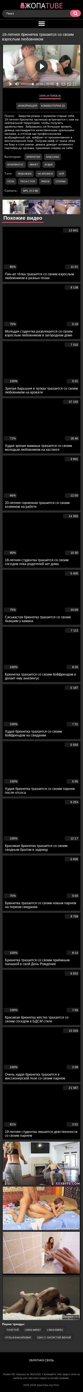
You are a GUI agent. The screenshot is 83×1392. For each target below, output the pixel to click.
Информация (27, 105)
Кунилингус (15, 164)
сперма (61, 181)
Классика (52, 157)
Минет (34, 164)
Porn (56, 1385)
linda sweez (55, 1330)
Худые (48, 164)
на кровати (45, 173)
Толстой (13, 1330)
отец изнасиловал (18, 1337)
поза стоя (27, 181)
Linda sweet (33, 1330)
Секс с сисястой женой (54, 1337)
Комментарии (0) (53, 105)
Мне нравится (23, 96)
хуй (61, 173)
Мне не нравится (33, 96)
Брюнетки (33, 157)
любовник (24, 173)
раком (45, 181)
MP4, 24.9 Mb (30, 190)
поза (10, 181)
